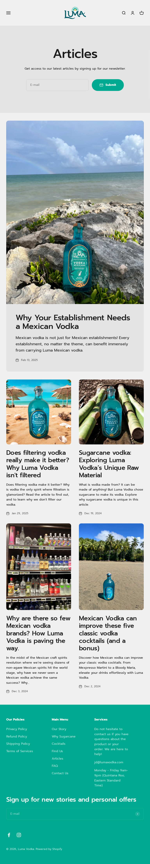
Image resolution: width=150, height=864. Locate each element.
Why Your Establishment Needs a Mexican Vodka (73, 322)
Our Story (59, 729)
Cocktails (58, 743)
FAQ (55, 766)
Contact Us (60, 773)
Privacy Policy (16, 729)
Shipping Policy (18, 743)
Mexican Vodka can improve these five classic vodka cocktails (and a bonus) (108, 633)
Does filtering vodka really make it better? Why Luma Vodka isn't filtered (37, 464)
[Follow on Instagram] (18, 835)
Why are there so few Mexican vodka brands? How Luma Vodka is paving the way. (38, 633)
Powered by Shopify (49, 849)
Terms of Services (19, 751)
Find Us (57, 751)
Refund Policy (16, 736)
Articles (57, 758)
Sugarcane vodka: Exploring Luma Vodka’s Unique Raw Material (109, 464)
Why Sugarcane (64, 736)
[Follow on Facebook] (9, 835)
